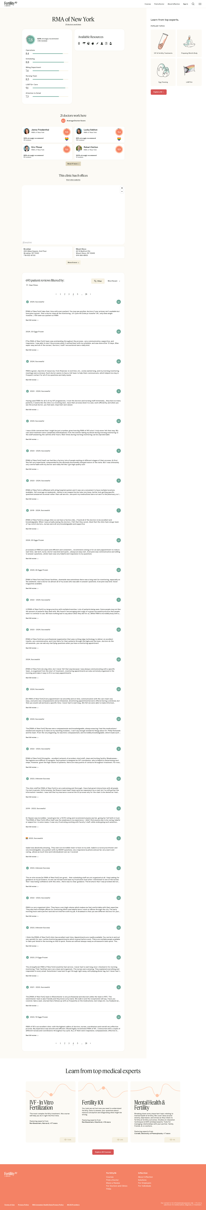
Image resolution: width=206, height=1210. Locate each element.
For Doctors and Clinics (116, 1186)
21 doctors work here (73, 24)
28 (86, 294)
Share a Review (113, 1183)
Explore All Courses (103, 1152)
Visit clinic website (73, 180)
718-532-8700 (29, 255)
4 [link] (73, 294)
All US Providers (73, 1205)
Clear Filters (33, 285)
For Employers (144, 1183)
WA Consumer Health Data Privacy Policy (48, 1205)
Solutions (142, 1180)
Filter (99, 281)
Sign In (185, 4)
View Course (67, 1140)
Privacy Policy (23, 1205)
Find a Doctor (159, 4)
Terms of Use (9, 1205)
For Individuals (144, 1186)
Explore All (158, 92)
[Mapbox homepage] (27, 242)
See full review (31, 320)
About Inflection (174, 4)
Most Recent (112, 281)
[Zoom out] (122, 191)
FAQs (108, 1189)
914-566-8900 (82, 255)
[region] (73, 214)
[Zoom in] (122, 188)
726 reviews (42, 41)
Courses (148, 4)
